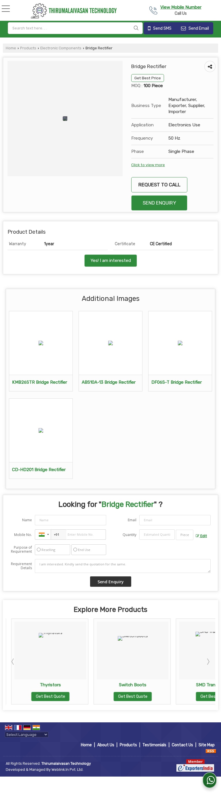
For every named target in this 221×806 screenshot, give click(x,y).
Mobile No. (23, 534)
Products (28, 48)
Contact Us (182, 745)
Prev (13, 661)
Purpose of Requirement (21, 550)
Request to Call (159, 185)
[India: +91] (43, 534)
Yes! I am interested (110, 260)
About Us (105, 745)
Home (11, 48)
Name (27, 520)
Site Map (207, 745)
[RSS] (211, 751)
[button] (180, 7)
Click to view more (148, 164)
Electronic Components (60, 48)
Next (207, 661)
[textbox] (75, 28)
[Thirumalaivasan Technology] (73, 11)
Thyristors (45, 684)
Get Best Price (147, 78)
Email (132, 520)
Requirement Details (21, 566)
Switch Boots (127, 684)
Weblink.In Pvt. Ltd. (67, 769)
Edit (203, 536)
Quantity (129, 534)
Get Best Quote (45, 696)
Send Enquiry (159, 203)
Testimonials (154, 745)
